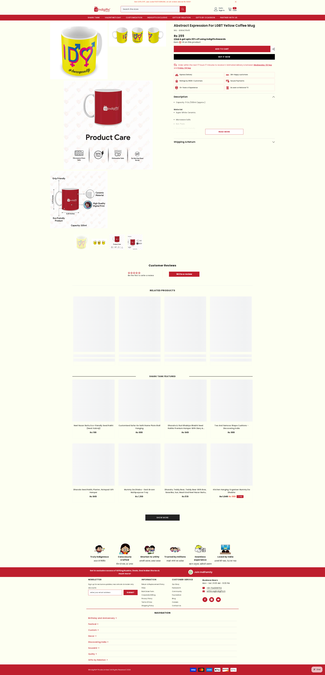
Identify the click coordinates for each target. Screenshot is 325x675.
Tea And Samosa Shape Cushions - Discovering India (231, 427)
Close (236, 2)
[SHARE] (272, 49)
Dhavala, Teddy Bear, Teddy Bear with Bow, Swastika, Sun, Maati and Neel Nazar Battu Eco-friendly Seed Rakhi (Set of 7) (185, 491)
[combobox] (150, 9)
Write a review (184, 274)
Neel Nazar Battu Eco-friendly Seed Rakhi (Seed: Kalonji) (93, 427)
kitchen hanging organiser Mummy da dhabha (231, 491)
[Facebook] (204, 599)
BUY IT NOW (224, 57)
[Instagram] (211, 599)
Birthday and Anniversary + (102, 618)
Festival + (93, 624)
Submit (130, 592)
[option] (81, 242)
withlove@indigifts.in (216, 591)
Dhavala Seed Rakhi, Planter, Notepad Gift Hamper (93, 491)
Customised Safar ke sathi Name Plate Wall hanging (139, 427)
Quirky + (92, 653)
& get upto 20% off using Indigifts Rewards (200, 39)
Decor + (92, 636)
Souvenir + (94, 648)
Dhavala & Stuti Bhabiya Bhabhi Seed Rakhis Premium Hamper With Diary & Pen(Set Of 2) (185, 427)
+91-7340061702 (214, 588)
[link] (94, 355)
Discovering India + (98, 642)
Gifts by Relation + (98, 659)
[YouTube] (218, 599)
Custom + (93, 630)
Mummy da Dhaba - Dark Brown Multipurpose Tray (139, 491)
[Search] (153, 9)
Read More (224, 131)
